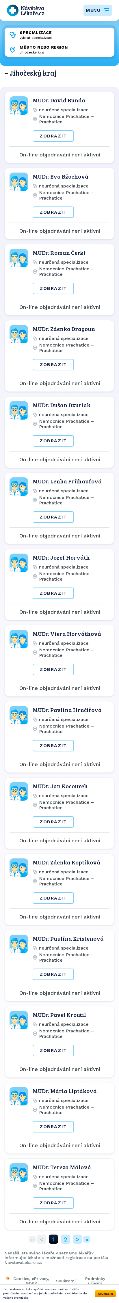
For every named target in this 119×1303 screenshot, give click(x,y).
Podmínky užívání (95, 1280)
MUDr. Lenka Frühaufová (67, 481)
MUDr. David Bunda (59, 100)
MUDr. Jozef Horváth (61, 557)
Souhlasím (105, 1293)
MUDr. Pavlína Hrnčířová (67, 709)
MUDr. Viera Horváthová (67, 633)
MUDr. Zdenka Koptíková (66, 862)
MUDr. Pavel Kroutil (59, 1014)
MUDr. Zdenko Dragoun (64, 328)
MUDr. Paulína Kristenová (68, 938)
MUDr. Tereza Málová (62, 1167)
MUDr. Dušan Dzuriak (61, 405)
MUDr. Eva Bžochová (60, 176)
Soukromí (66, 1281)
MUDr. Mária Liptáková (65, 1091)
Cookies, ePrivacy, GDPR (31, 1280)
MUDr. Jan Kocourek (60, 786)
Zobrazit (53, 136)
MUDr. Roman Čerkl (59, 252)
